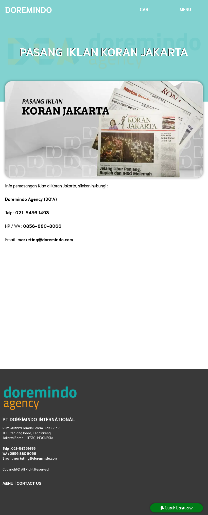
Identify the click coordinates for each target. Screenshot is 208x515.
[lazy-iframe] (150, 441)
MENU (8, 483)
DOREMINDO (28, 9)
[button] (145, 9)
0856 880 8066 (23, 453)
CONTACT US (28, 483)
